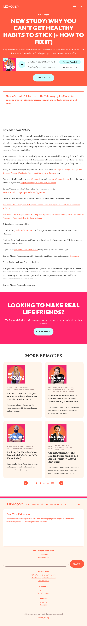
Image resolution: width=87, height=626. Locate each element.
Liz (5, 6)
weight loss (59, 449)
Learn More (43, 332)
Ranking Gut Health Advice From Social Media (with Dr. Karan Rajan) (22, 455)
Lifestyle (43, 602)
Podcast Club (43, 557)
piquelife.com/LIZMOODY (26, 249)
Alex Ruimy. (75, 255)
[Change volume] (44, 67)
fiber (15, 446)
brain (55, 388)
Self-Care (30, 389)
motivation (57, 391)
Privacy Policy (43, 617)
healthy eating (19, 448)
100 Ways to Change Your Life (43, 575)
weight (69, 447)
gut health (22, 446)
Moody (13, 6)
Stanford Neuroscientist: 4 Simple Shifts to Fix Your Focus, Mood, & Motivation (63, 398)
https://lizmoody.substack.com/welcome (38, 182)
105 (52, 483)
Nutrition (30, 448)
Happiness (57, 389)
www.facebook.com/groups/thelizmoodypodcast (24, 192)
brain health (63, 388)
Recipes (43, 605)
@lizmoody (36, 179)
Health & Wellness (21, 387)
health (30, 446)
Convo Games (43, 581)
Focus (71, 388)
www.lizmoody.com (60, 179)
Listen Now (43, 554)
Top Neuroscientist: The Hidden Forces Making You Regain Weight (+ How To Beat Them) (63, 457)
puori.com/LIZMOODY (24, 230)
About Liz (43, 590)
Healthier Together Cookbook (43, 578)
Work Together (43, 593)
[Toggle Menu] (74, 6)
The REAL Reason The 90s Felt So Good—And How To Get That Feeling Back (22, 396)
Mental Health (20, 389)
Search (77, 564)
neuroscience (68, 391)
